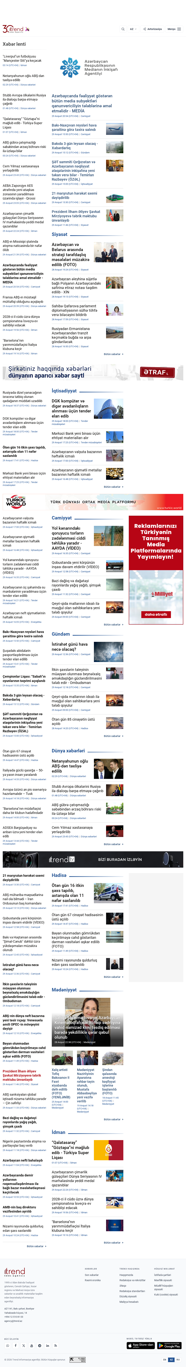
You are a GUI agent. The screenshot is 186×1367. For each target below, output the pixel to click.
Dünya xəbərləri (68, 750)
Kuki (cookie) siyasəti (166, 1294)
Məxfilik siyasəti (163, 1280)
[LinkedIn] (47, 1345)
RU (178, 1359)
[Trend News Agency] (14, 1272)
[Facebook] (15, 1345)
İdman (58, 1132)
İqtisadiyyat (64, 391)
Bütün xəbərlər (112, 354)
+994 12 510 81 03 (13, 1316)
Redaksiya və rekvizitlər (132, 1280)
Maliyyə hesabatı (129, 1301)
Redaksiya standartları (132, 1291)
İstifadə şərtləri (162, 1275)
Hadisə (59, 875)
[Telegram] (39, 1345)
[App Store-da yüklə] (141, 1345)
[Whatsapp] (7, 1345)
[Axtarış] (123, 29)
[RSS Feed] (55, 1345)
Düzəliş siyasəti (128, 1296)
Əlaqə (123, 1285)
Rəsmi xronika (93, 1280)
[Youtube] (31, 1345)
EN (164, 1359)
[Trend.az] (16, 29)
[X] (23, 1345)
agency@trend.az (13, 1321)
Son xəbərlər (92, 1275)
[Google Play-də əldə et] (169, 1345)
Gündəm (61, 634)
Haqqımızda (126, 1275)
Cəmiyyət (62, 518)
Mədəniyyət (64, 990)
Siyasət (59, 234)
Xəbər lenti (14, 44)
